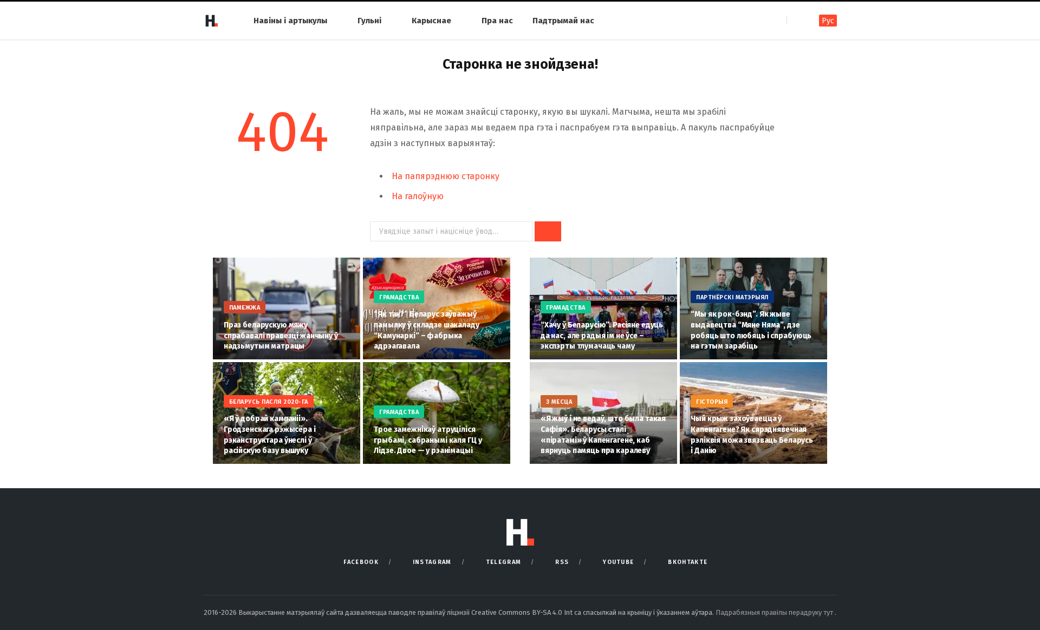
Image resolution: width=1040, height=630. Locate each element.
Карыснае (431, 20)
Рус (828, 20)
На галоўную (418, 196)
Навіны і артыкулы (290, 20)
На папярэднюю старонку (445, 176)
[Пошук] (795, 20)
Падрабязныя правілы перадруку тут (775, 612)
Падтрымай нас (563, 20)
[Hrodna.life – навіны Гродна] (211, 21)
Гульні (369, 20)
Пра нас (497, 20)
